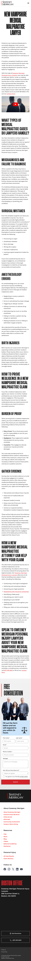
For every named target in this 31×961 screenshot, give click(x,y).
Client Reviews (8, 858)
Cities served (8, 817)
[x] (13, 869)
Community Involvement (12, 822)
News (5, 836)
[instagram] (9, 869)
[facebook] (5, 869)
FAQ (5, 834)
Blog (5, 839)
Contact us (3, 949)
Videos (6, 841)
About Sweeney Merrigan (12, 812)
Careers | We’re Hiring (11, 824)
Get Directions (16, 933)
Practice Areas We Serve (11, 814)
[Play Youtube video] (15, 104)
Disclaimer (7, 846)
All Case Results (9, 856)
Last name (19, 738)
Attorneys (7, 819)
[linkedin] (17, 869)
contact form (11, 94)
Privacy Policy (4, 951)
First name (6, 738)
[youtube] (21, 869)
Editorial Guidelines (10, 844)
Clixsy (12, 958)
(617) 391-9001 (8, 670)
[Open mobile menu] (28, 3)
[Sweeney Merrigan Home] (7, 3)
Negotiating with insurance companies (16, 591)
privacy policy (24, 776)
